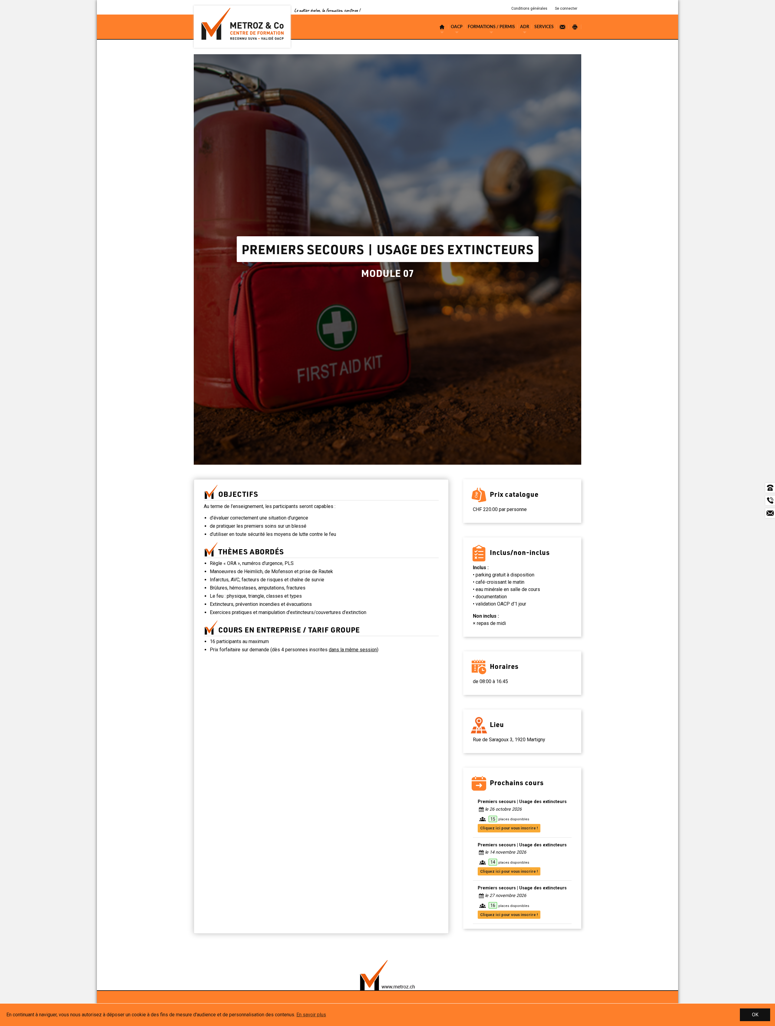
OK (755, 1015)
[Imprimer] (575, 27)
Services (544, 27)
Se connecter (566, 8)
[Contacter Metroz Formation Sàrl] (562, 27)
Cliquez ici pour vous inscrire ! (509, 828)
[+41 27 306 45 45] (770, 488)
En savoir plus (311, 1015)
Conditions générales (529, 8)
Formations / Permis (491, 27)
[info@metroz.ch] (770, 513)
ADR (524, 27)
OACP (457, 27)
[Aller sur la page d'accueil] (242, 26)
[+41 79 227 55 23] (770, 500)
